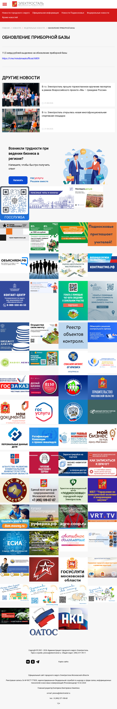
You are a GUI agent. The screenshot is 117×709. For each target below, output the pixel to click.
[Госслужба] (14, 203)
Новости (17, 28)
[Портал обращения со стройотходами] (73, 236)
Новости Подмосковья (73, 13)
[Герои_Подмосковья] (14, 236)
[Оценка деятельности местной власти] (73, 266)
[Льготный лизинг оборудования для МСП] (43, 236)
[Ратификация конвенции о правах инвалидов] (43, 437)
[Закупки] (102, 490)
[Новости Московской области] (14, 364)
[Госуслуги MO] (73, 570)
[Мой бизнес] (102, 437)
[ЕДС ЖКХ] (14, 490)
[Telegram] (38, 662)
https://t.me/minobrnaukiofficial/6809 (20, 58)
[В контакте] (28, 662)
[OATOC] (43, 622)
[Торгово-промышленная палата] (73, 363)
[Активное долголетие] (73, 543)
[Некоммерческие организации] (73, 622)
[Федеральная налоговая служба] (73, 412)
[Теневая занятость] (43, 266)
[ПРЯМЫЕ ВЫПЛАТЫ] (102, 364)
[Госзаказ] (14, 387)
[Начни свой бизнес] (14, 595)
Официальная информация (45, 13)
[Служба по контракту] (102, 266)
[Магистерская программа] (102, 570)
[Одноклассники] (33, 662)
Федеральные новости (98, 13)
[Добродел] (43, 363)
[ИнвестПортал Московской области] (43, 387)
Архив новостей (10, 17)
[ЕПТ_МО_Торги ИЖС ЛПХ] (102, 596)
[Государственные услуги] (43, 412)
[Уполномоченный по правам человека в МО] (73, 387)
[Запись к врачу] (102, 464)
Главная (6, 28)
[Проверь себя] (43, 464)
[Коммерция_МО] (43, 595)
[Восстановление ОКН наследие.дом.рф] (88, 203)
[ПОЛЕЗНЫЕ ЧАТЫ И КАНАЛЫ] (51, 203)
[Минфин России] (14, 336)
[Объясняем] (14, 266)
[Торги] (73, 300)
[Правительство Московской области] (102, 387)
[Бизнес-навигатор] (73, 464)
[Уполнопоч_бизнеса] (14, 300)
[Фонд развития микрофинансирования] (14, 570)
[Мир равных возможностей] (73, 437)
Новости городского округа (16, 13)
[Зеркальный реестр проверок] (102, 543)
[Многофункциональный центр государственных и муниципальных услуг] (14, 412)
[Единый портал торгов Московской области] (102, 412)
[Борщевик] (14, 622)
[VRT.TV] (102, 517)
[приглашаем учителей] (102, 236)
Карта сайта (63, 662)
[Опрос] (43, 300)
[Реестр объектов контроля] (73, 336)
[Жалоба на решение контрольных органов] (102, 336)
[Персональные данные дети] (14, 437)
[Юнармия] (43, 570)
